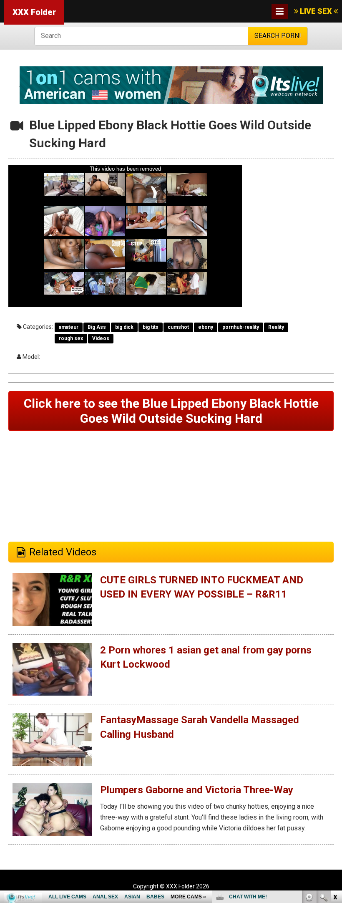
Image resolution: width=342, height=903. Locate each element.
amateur (68, 327)
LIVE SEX (316, 11)
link (334, 772)
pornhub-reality (240, 327)
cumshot (178, 327)
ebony (205, 327)
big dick (124, 327)
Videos (100, 338)
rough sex (71, 338)
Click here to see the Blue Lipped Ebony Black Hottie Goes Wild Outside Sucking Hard (171, 411)
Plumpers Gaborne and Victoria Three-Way (196, 790)
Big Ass (97, 327)
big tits (150, 327)
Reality (276, 327)
